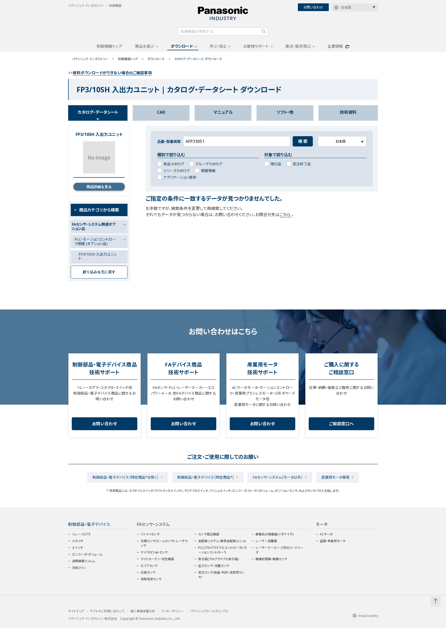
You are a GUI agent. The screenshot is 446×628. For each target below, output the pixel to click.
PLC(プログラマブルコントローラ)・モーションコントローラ (222, 549)
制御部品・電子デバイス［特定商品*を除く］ (125, 477)
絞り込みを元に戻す (99, 272)
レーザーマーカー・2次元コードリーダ (279, 549)
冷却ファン (79, 568)
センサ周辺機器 (208, 534)
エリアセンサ (149, 566)
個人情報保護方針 (142, 611)
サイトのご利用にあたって (107, 611)
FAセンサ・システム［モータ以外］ (278, 477)
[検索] (263, 31)
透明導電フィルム (83, 561)
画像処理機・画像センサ (271, 559)
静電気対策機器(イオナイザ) (274, 534)
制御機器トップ (109, 46)
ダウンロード (182, 46)
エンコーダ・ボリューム (87, 554)
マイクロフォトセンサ (154, 552)
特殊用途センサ (151, 579)
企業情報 (335, 46)
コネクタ (77, 541)
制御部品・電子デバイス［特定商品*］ (205, 477)
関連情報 (208, 170)
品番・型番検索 (169, 141)
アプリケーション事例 (179, 177)
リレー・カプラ (81, 534)
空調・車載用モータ (332, 541)
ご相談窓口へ (341, 424)
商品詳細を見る (99, 187)
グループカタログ (208, 163)
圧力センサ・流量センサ (213, 566)
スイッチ (77, 547)
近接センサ (148, 572)
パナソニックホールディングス (209, 611)
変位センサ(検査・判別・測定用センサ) (221, 574)
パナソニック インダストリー (90, 59)
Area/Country (368, 616)
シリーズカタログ (176, 170)
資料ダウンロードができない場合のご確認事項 (112, 72)
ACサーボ (326, 534)
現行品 (275, 163)
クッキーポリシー (172, 611)
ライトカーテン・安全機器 (157, 559)
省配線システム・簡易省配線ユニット (222, 541)
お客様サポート (256, 46)
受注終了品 (302, 163)
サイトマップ (76, 611)
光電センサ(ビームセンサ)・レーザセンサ (164, 543)
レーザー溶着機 (266, 541)
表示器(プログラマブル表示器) (218, 559)
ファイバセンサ (150, 534)
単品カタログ (173, 163)
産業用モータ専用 (335, 477)
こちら (285, 214)
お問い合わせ (313, 7)
